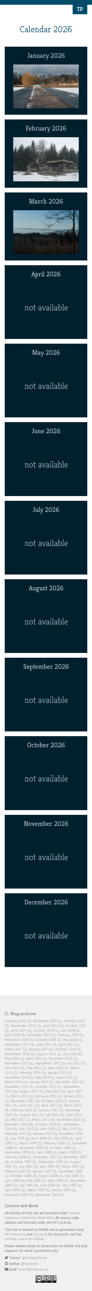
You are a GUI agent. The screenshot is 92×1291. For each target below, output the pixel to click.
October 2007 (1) (23, 1161)
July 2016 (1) (72, 1054)
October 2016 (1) (67, 1049)
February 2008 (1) (18, 1157)
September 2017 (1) (19, 1044)
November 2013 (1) (19, 1086)
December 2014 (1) (19, 1077)
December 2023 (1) (47, 1021)
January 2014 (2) (41, 1082)
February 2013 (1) (48, 1096)
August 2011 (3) (31, 1115)
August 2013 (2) (31, 1091)
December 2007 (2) (47, 1157)
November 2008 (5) (33, 1147)
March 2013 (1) (22, 1096)
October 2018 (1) (48, 1039)
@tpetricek (29, 1263)
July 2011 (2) (55, 1115)
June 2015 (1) (15, 1068)
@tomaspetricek (34, 1257)
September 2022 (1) (26, 1025)
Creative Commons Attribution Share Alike (43, 1215)
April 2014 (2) (67, 1077)
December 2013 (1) (69, 1082)
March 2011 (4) (43, 1119)
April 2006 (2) (58, 1180)
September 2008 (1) (19, 1152)
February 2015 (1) (32, 1072)
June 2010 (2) (50, 1129)
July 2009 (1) (20, 1138)
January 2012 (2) (51, 1110)
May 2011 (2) (20, 1119)
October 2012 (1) (54, 1101)
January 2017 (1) (41, 1049)
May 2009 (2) (63, 1138)
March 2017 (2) (16, 1049)
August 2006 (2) (51, 1175)
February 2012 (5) (24, 1110)
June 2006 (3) (15, 1180)
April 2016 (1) (36, 1058)
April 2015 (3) (58, 1068)
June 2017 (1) (46, 1044)
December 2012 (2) (25, 1101)
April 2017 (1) (68, 1044)
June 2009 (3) (41, 1138)
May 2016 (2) (14, 1058)
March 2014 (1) (16, 1082)
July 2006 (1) (74, 1175)
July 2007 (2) (28, 1166)
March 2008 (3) (70, 1152)
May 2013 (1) (55, 1091)
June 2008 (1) (47, 1152)
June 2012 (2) (29, 1105)
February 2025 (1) (18, 1021)
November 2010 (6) (19, 1124)
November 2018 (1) (19, 1039)
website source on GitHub (24, 1238)
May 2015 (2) (36, 1068)
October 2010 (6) (48, 1124)
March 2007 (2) (73, 1166)
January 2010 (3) (45, 1133)
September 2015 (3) (50, 1063)
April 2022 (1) (53, 1025)
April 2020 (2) (15, 1035)
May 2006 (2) (36, 1180)
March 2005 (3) (38, 1190)
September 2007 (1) (53, 1161)
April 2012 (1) (52, 1105)
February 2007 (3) (17, 1171)
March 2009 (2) (30, 1143)
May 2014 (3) (44, 1077)
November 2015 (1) (19, 1063)
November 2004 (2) (49, 1194)
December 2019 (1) (41, 1035)
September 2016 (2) (19, 1054)
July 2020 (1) (70, 1030)
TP (80, 9)
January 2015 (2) (59, 1072)
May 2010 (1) (71, 1129)
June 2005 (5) (50, 1185)
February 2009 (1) (57, 1143)
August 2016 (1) (49, 1054)
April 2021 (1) (21, 1030)
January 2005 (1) (63, 1190)
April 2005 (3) (15, 1190)
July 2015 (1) (76, 1063)
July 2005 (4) (28, 1185)
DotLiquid (40, 1234)
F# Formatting (15, 1234)
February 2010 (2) (18, 1133)
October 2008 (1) (62, 1147)
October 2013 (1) (48, 1086)
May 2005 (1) (71, 1185)
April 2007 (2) (49, 1166)
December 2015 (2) (62, 1058)
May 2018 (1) (72, 1039)
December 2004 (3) (19, 1194)
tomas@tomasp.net (33, 1269)
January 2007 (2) (44, 1171)
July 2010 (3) (28, 1129)
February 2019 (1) (71, 1035)
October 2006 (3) (23, 1175)
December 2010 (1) (71, 1119)
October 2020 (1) (46, 1030)
